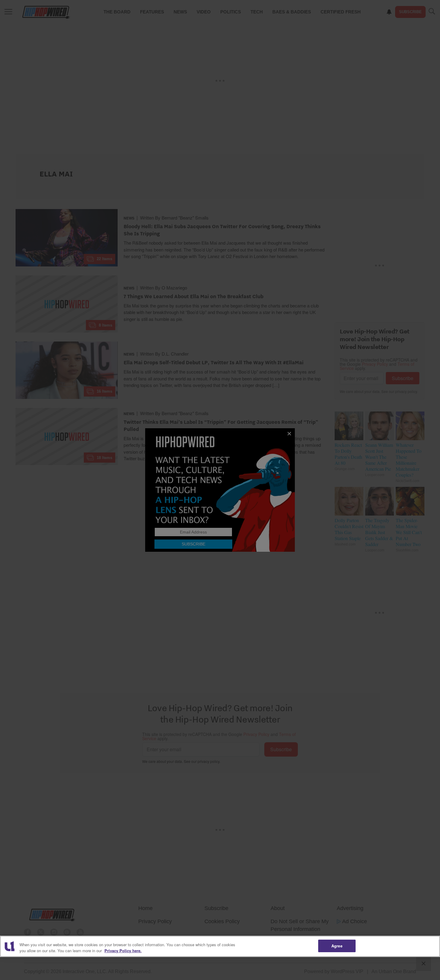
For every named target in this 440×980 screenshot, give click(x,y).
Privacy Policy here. (123, 950)
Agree (336, 946)
